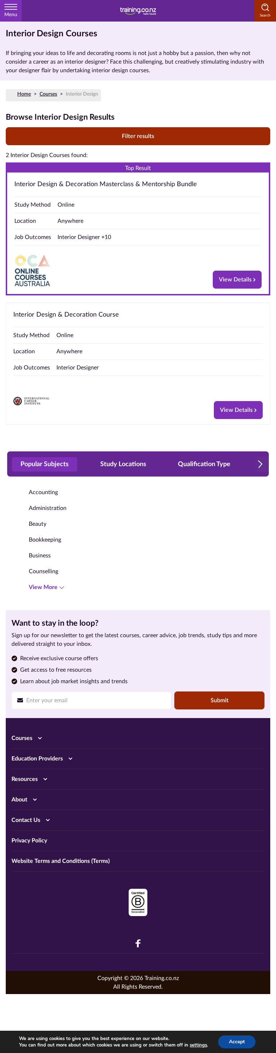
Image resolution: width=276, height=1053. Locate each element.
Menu (10, 14)
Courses (48, 94)
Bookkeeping (45, 540)
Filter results (138, 136)
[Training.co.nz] (138, 11)
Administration (47, 508)
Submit (220, 700)
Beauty (37, 524)
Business (40, 555)
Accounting (43, 492)
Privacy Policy (29, 840)
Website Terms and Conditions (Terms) (61, 861)
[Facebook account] (138, 943)
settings (198, 1045)
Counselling (43, 571)
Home (24, 94)
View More (43, 587)
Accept (237, 1041)
